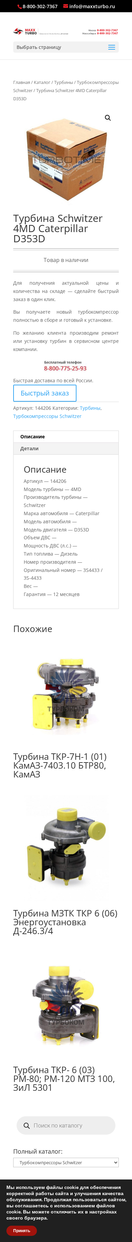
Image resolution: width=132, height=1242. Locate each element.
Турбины (63, 82)
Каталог (42, 82)
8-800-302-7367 (40, 6)
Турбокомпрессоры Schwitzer (47, 416)
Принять (21, 1231)
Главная (21, 82)
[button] (108, 118)
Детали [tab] (29, 448)
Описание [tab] (32, 436)
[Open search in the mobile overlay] (66, 1125)
